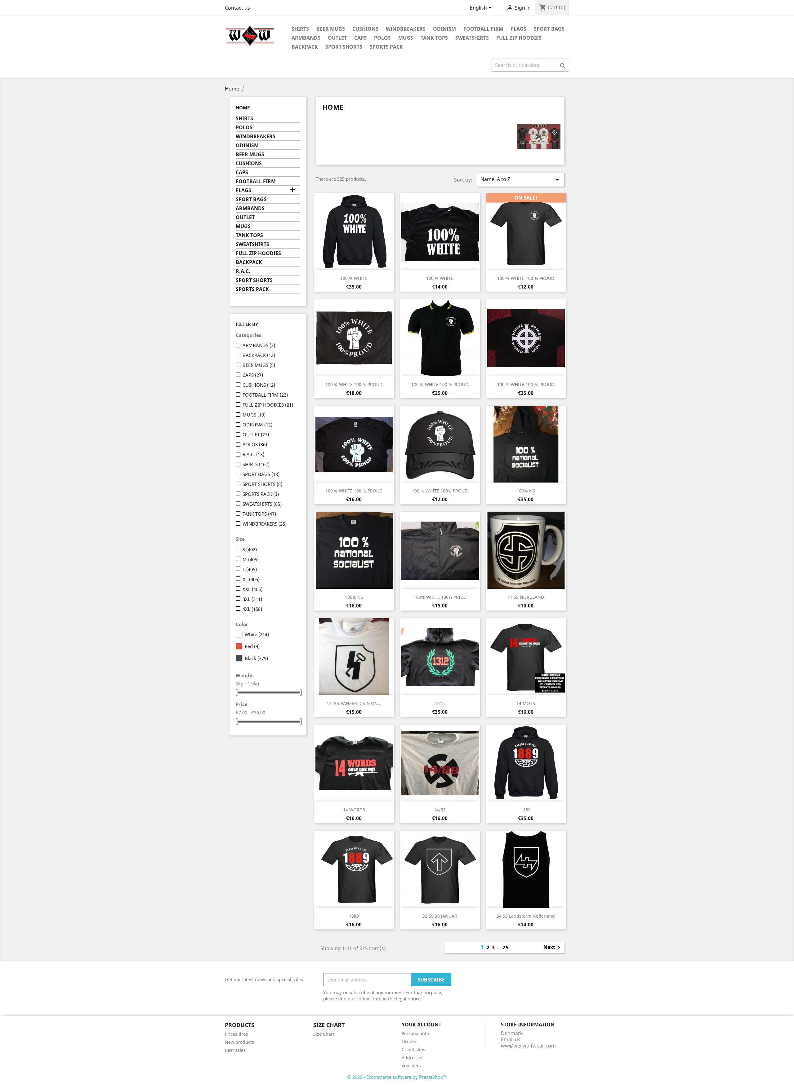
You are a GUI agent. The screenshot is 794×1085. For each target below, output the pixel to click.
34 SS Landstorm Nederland (526, 916)
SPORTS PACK (386, 46)
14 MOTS (525, 703)
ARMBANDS (306, 37)
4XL (252, 609)
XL (251, 579)
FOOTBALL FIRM (483, 28)
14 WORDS (354, 810)
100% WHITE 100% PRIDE (440, 597)
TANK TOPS (434, 37)
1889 (526, 810)
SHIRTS (300, 28)
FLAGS (518, 28)
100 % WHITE (354, 278)
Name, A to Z (520, 179)
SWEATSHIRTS (472, 37)
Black (256, 658)
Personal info (415, 1033)
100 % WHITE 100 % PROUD (525, 278)
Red (252, 646)
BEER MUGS (330, 28)
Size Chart (323, 1034)
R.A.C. (243, 271)
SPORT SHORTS (343, 46)
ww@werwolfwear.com (528, 1045)
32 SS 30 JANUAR (439, 916)
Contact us (237, 7)
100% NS (526, 491)
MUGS (405, 37)
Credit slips (413, 1049)
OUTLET (337, 37)
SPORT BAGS (549, 28)
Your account (421, 1024)
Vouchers (411, 1066)
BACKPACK (305, 46)
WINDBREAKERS (406, 28)
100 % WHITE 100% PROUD (440, 491)
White (257, 634)
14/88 (440, 810)
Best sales (235, 1050)
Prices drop (236, 1034)
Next (553, 947)
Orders (409, 1041)
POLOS (382, 37)
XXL (252, 589)
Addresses (412, 1058)
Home (243, 107)
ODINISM (444, 28)
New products (239, 1042)
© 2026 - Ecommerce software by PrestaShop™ (397, 1077)
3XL (252, 599)
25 (505, 947)
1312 (440, 703)
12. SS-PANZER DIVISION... (354, 703)
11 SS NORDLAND (525, 597)
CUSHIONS (365, 28)
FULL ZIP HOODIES (519, 37)
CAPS (360, 37)
